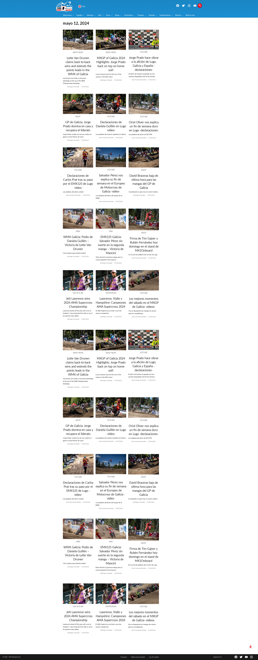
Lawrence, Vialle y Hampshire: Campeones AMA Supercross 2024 (111, 302)
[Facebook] (177, 5)
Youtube (144, 52)
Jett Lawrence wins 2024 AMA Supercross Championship (78, 302)
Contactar (123, 657)
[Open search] (200, 5)
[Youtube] (195, 5)
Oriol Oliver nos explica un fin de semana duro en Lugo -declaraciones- (144, 126)
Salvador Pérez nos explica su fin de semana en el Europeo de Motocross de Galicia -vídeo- (111, 183)
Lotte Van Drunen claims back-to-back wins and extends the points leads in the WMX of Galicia (78, 66)
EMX (111, 231)
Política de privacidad (138, 657)
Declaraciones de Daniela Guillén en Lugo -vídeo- (111, 126)
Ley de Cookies (154, 657)
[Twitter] (183, 5)
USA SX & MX (78, 293)
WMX (78, 231)
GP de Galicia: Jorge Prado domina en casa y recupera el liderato (78, 126)
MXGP (77, 116)
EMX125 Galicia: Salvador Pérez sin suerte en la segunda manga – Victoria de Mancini (111, 245)
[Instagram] (189, 5)
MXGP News (78, 52)
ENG (83, 6)
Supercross (111, 293)
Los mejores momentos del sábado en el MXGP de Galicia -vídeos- (144, 302)
